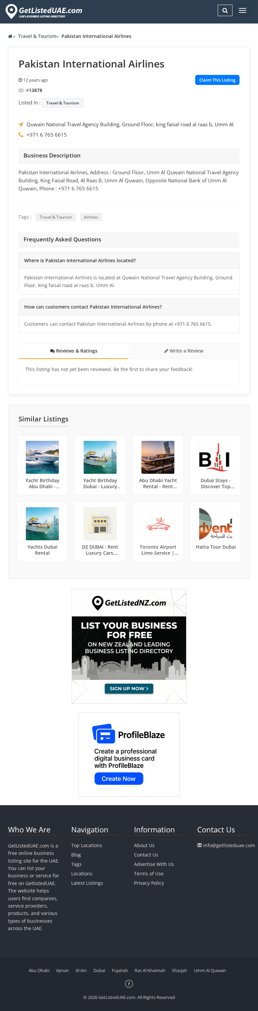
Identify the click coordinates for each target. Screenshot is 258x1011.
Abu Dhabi (39, 970)
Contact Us (146, 855)
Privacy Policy (149, 883)
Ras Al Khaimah (150, 970)
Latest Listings (87, 883)
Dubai (99, 970)
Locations (81, 873)
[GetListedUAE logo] (43, 11)
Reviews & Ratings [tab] (76, 351)
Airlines (91, 217)
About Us (144, 845)
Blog (76, 855)
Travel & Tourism (37, 36)
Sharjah (179, 970)
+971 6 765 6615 (47, 134)
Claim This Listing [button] (217, 80)
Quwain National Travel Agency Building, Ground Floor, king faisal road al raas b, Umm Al (130, 124)
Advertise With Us (154, 864)
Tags (76, 864)
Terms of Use (149, 873)
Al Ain (81, 970)
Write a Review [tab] (185, 351)
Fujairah (120, 970)
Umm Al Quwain (210, 970)
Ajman (62, 970)
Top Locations (86, 845)
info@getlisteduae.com (229, 845)
